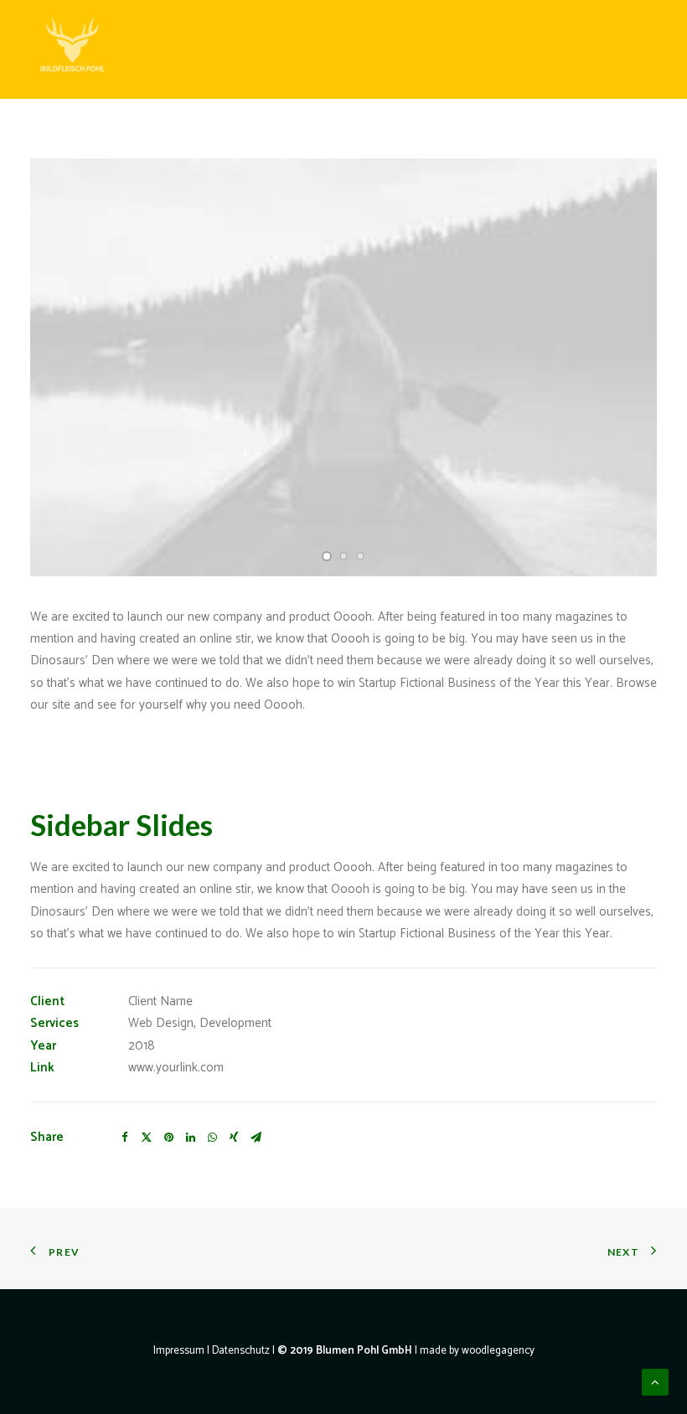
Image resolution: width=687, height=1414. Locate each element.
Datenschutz (241, 1351)
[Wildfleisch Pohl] (72, 49)
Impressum (178, 1351)
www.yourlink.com (176, 1067)
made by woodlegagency (477, 1351)
